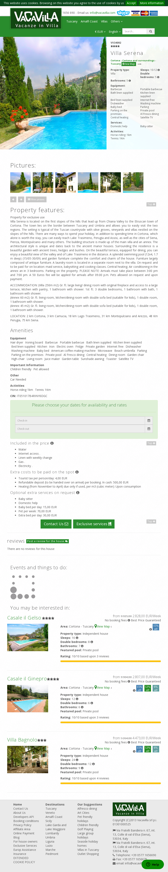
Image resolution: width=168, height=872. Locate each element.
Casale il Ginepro (27, 678)
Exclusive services (92, 523)
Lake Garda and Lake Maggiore (55, 827)
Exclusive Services (25, 846)
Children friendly (88, 825)
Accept (131, 3)
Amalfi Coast (89, 21)
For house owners (25, 841)
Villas (104, 21)
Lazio (49, 846)
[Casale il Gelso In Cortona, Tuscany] (27, 637)
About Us (19, 813)
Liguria (49, 841)
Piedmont (51, 854)
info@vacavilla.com (102, 13)
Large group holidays (85, 835)
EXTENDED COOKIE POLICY (24, 860)
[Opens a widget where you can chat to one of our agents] (152, 865)
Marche (50, 850)
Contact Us (54, 523)
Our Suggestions (89, 804)
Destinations (55, 804)
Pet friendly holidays (84, 819)
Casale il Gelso (24, 617)
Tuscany (71, 21)
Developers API (23, 817)
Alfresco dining (87, 808)
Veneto (50, 813)
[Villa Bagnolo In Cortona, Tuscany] (27, 759)
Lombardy (52, 833)
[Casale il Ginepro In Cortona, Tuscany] (27, 698)
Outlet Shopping (88, 854)
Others (116, 21)
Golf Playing (85, 829)
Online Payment (23, 833)
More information (151, 3)
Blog (16, 837)
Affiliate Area (21, 829)
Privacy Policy (22, 825)
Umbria (50, 837)
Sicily (48, 821)
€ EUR (99, 32)
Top (150, 204)
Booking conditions (26, 821)
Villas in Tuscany (88, 850)
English (114, 32)
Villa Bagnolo (22, 739)
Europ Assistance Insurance (24, 852)
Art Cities (83, 813)
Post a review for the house (46, 541)
